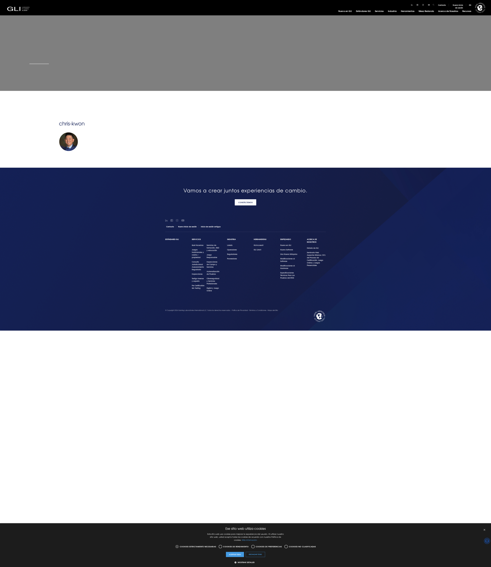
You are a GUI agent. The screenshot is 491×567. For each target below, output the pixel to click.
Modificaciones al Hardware (287, 266)
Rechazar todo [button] (255, 554)
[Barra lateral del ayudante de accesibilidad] (487, 541)
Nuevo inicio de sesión (458, 6)
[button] (245, 562)
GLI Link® (257, 249)
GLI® (19, 9)
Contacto (442, 5)
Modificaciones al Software (287, 259)
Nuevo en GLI (345, 11)
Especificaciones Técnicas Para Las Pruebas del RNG (287, 275)
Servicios (379, 11)
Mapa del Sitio (273, 310)
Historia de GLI (313, 248)
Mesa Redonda (426, 11)
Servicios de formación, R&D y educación (213, 248)
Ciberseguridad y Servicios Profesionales (213, 281)
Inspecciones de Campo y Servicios (212, 264)
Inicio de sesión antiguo (211, 226)
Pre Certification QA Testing (198, 286)
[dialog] (245, 545)
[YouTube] (429, 5)
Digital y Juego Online (213, 289)
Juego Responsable (212, 256)
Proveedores (232, 258)
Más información (249, 540)
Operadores (232, 249)
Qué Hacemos (197, 245)
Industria (392, 11)
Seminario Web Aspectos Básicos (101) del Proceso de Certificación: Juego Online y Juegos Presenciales (316, 258)
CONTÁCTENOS (245, 202)
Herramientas (407, 11)
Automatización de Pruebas (213, 272)
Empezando (285, 239)
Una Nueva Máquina (288, 254)
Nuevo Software (286, 249)
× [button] (484, 530)
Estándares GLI (363, 11)
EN (470, 5)
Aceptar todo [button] (235, 554)
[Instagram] (423, 5)
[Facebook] (417, 5)
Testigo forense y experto (198, 279)
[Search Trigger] (433, 5)
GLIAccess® (259, 245)
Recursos (466, 11)
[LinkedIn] (411, 5)
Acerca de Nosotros (448, 11)
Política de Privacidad (240, 310)
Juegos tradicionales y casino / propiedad (198, 253)
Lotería (229, 245)
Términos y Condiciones (257, 310)
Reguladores (232, 254)
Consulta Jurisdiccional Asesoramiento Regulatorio (198, 265)
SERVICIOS (196, 239)
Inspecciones (197, 274)
